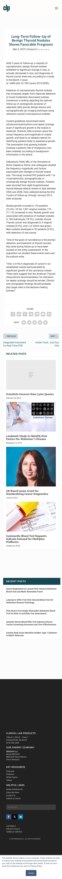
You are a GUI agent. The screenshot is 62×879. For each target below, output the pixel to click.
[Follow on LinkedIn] (20, 816)
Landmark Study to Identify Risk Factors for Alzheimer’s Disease (26, 437)
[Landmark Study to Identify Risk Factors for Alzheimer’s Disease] (31, 417)
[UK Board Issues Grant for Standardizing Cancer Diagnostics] (31, 466)
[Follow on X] (14, 816)
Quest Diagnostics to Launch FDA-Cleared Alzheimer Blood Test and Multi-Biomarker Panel (31, 590)
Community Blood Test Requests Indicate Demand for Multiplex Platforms (26, 538)
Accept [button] (31, 873)
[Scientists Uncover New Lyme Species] (31, 375)
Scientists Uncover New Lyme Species (30, 394)
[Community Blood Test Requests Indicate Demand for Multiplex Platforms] (31, 516)
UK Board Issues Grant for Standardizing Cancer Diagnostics (27, 492)
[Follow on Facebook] (8, 816)
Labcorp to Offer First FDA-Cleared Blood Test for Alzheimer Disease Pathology (29, 601)
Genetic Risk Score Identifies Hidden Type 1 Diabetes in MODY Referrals (31, 634)
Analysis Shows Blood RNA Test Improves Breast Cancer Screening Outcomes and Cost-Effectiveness (31, 623)
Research (32, 49)
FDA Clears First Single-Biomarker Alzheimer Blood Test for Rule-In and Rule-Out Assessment (30, 612)
